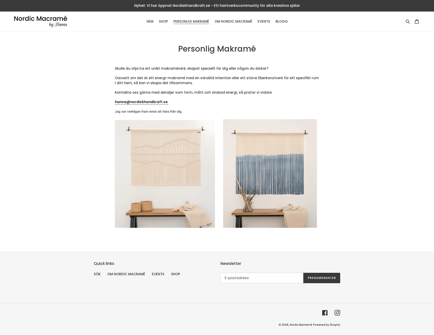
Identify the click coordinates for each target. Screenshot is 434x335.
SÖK (97, 274)
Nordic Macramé (301, 325)
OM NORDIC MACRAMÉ (126, 274)
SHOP (175, 274)
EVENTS (158, 274)
